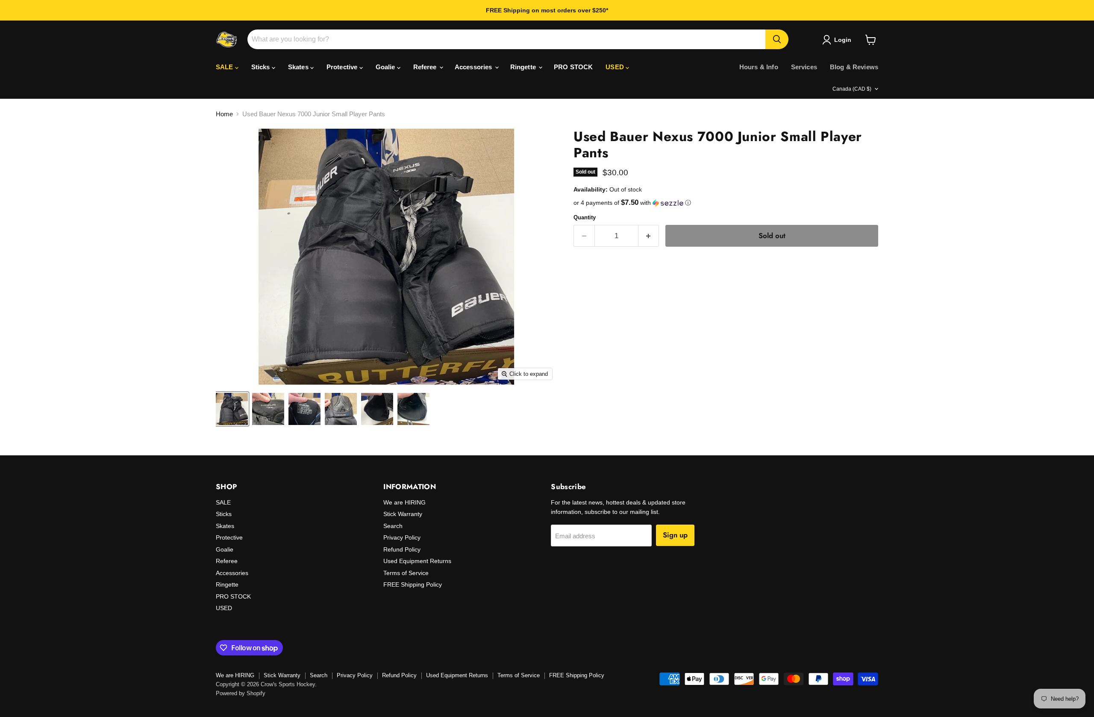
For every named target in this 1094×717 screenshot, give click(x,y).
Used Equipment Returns (417, 561)
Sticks (261, 67)
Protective (342, 67)
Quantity (584, 217)
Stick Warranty (402, 513)
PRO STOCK (573, 67)
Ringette (524, 67)
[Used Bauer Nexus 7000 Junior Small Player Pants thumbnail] (232, 409)
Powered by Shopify (240, 693)
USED (616, 67)
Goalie (386, 67)
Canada (851, 89)
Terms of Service (406, 572)
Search (393, 525)
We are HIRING (404, 502)
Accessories (474, 67)
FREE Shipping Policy (412, 584)
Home (224, 114)
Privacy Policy (402, 537)
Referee (425, 67)
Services (804, 67)
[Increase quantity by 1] (648, 236)
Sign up (675, 535)
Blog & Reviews (854, 67)
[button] (725, 203)
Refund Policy (402, 549)
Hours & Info (758, 67)
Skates (299, 67)
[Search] (776, 39)
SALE (225, 67)
